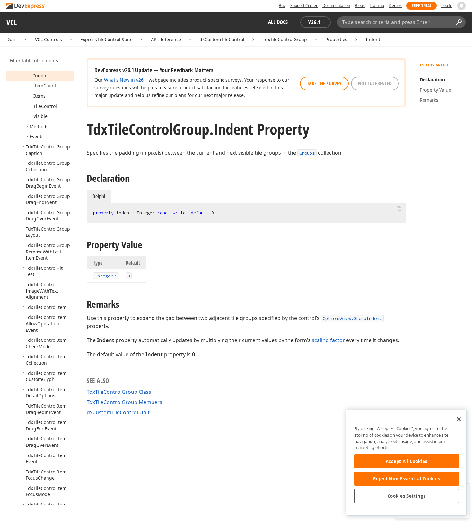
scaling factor (328, 340)
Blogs (360, 5)
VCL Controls (48, 39)
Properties (336, 39)
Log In (446, 5)
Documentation (336, 5)
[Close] (459, 419)
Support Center (304, 5)
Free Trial (422, 6)
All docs (278, 22)
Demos (395, 5)
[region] (406, 463)
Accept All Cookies (407, 461)
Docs (11, 39)
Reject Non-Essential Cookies (406, 478)
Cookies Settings (407, 496)
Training (377, 5)
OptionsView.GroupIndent (352, 318)
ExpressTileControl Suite (106, 39)
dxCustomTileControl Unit (118, 412)
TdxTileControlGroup (285, 39)
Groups (307, 153)
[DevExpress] (26, 6)
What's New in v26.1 (125, 80)
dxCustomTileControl (221, 39)
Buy (282, 5)
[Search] (459, 22)
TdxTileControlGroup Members (124, 402)
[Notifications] (461, 6)
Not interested (375, 83)
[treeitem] (40, 76)
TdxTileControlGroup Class (119, 391)
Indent (373, 39)
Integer (146, 213)
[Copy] (399, 208)
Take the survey (324, 83)
